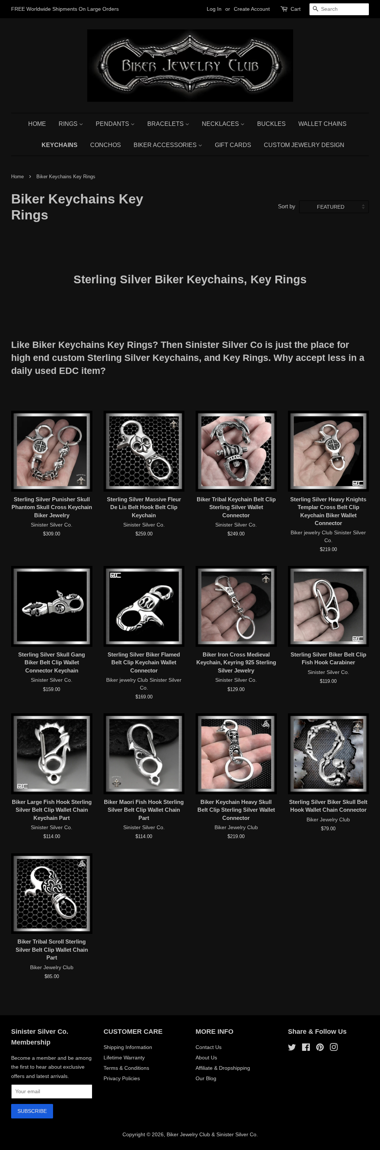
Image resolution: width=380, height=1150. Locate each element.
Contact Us (209, 1047)
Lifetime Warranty (124, 1058)
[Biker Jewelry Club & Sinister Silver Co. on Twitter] (292, 1049)
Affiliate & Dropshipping (223, 1068)
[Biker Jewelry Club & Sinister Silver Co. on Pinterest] (320, 1049)
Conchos (105, 145)
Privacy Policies (122, 1078)
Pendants (113, 124)
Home (37, 124)
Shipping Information (128, 1047)
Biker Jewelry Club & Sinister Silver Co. (212, 1134)
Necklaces (221, 124)
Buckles (271, 124)
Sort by (286, 206)
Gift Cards (233, 145)
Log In (214, 9)
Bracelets (166, 124)
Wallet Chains (322, 124)
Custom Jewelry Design (304, 145)
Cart (296, 9)
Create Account (252, 9)
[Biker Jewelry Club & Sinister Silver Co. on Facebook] (306, 1049)
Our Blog (206, 1078)
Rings (69, 124)
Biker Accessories (166, 145)
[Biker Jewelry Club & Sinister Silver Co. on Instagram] (334, 1049)
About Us (206, 1058)
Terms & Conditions (126, 1068)
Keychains (60, 145)
